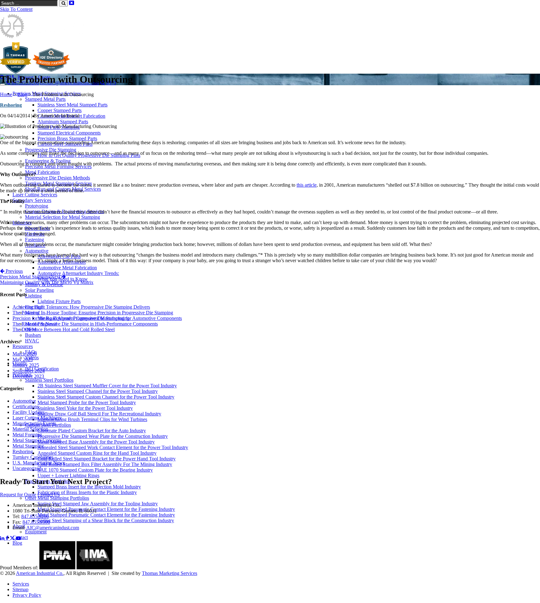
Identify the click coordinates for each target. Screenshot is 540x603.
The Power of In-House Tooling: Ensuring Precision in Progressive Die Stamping (92, 312)
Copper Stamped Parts (60, 110)
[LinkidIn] (3, 538)
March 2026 (24, 353)
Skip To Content (16, 9)
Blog (22, 94)
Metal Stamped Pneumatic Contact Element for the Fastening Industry (106, 509)
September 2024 (28, 370)
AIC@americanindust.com (52, 527)
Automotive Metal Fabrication (67, 267)
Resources (22, 346)
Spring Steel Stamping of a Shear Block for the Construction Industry (106, 520)
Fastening (34, 239)
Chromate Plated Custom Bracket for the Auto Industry (92, 430)
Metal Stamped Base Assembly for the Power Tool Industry (96, 441)
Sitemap (20, 589)
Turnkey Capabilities (32, 457)
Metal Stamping (28, 446)
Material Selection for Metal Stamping (62, 217)
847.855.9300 (36, 522)
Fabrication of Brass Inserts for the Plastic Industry (87, 492)
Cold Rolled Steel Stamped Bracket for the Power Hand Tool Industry (107, 458)
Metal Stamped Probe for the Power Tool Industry (87, 402)
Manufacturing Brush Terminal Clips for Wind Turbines (92, 419)
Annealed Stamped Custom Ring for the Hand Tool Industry (97, 453)
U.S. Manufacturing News (38, 462)
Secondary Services (31, 200)
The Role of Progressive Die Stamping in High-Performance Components (85, 323)
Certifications (25, 406)
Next (46, 279)
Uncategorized (26, 468)
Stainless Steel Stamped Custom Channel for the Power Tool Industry (106, 397)
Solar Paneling (39, 290)
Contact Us (49, 494)
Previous (25, 273)
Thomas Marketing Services (169, 573)
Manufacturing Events (34, 423)
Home (6, 94)
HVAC (32, 340)
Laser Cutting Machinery (37, 417)
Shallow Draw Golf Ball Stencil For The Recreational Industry (99, 413)
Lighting (33, 295)
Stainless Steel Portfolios (49, 380)
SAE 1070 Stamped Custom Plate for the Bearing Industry (95, 470)
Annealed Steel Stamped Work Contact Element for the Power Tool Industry (113, 447)
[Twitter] (13, 538)
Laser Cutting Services (34, 194)
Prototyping (36, 205)
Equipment (36, 531)
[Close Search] (71, 3)
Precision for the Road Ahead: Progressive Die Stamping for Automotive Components (97, 318)
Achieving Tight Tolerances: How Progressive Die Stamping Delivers (81, 307)
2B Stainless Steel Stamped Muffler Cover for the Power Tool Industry (107, 385)
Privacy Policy (26, 595)
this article (307, 185)
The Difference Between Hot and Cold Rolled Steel (63, 329)
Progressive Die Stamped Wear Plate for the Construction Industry (103, 436)
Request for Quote (18, 494)
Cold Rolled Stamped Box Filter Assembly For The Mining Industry (105, 464)
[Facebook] (8, 538)
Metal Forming (27, 434)
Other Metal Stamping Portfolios (57, 498)
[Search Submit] (63, 3)
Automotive (36, 250)
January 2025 (25, 365)
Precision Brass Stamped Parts (67, 138)
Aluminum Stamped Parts (63, 121)
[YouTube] (18, 538)
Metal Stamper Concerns (36, 440)
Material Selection (30, 429)
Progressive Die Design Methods (57, 177)
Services (20, 583)
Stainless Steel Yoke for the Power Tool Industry (85, 408)
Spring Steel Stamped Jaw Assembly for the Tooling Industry (98, 503)
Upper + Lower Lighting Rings (68, 475)
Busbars (33, 335)
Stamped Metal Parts (45, 99)
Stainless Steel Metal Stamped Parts (73, 104)
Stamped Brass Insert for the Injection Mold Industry (89, 486)
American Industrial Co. (39, 573)
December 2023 (28, 376)
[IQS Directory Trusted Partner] (51, 71)
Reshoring (11, 105)
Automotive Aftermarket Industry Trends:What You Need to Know (78, 276)
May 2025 (22, 359)
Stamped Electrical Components (69, 132)
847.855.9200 (35, 516)
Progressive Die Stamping (50, 149)
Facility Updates (28, 412)
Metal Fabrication (42, 172)
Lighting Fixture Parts (59, 301)
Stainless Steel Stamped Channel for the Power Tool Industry (98, 391)
